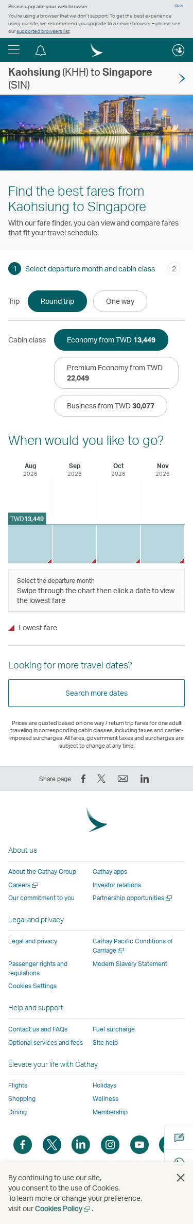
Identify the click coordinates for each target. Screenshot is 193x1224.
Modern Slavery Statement (130, 964)
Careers (24, 885)
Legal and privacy (32, 941)
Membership (110, 1112)
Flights (17, 1085)
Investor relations (117, 885)
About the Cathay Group (42, 871)
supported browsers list (42, 31)
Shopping (22, 1098)
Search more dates (96, 692)
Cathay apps (110, 871)
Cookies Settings (32, 986)
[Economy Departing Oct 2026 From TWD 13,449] (119, 544)
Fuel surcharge (114, 1029)
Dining (17, 1112)
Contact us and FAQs (37, 1029)
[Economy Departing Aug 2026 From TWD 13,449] (30, 544)
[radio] (57, 301)
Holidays (104, 1085)
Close (179, 6)
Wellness (105, 1098)
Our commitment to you (41, 898)
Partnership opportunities (133, 898)
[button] (14, 50)
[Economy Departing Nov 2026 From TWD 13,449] (162, 544)
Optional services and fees (45, 1042)
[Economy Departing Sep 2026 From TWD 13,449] (74, 544)
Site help (105, 1042)
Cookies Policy (63, 1208)
